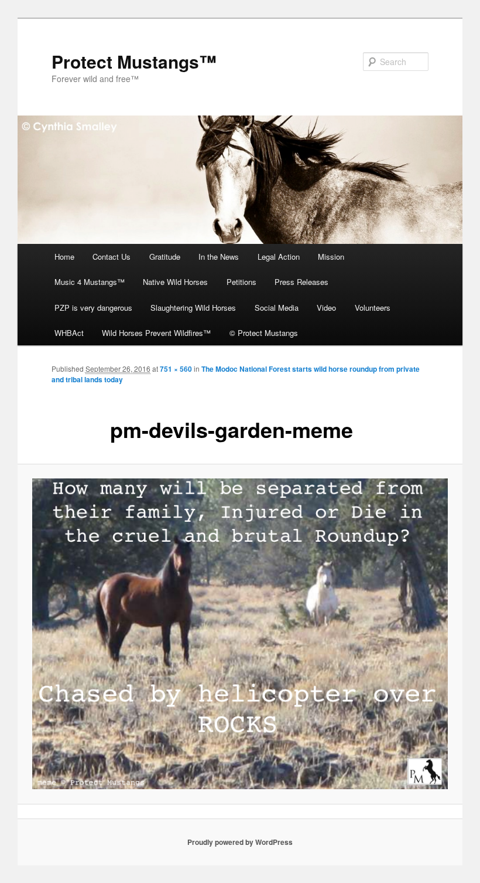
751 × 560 (176, 369)
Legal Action (279, 256)
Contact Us (111, 256)
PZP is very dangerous (93, 307)
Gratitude (164, 256)
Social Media (277, 307)
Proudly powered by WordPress (240, 842)
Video (326, 307)
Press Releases (301, 281)
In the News (218, 256)
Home (64, 256)
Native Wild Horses (175, 281)
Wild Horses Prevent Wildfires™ (156, 332)
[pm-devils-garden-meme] (240, 633)
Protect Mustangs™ (134, 61)
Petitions (241, 281)
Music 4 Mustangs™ (89, 281)
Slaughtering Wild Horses (193, 307)
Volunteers (372, 307)
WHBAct (69, 332)
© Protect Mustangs (263, 332)
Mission (331, 256)
